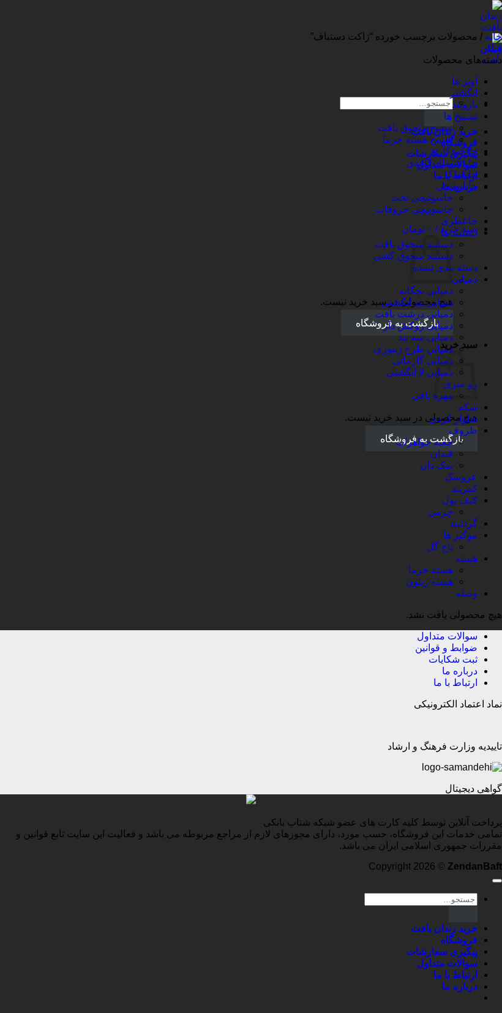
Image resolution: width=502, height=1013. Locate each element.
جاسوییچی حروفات (414, 209)
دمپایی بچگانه (426, 290)
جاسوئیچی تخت (422, 197)
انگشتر (464, 93)
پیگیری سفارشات (442, 951)
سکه (468, 407)
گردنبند (463, 523)
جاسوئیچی (457, 186)
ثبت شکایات (453, 659)
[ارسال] (438, 118)
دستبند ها (459, 232)
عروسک (461, 477)
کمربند (464, 488)
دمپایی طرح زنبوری (413, 349)
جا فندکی (459, 174)
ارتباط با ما (455, 682)
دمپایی (464, 279)
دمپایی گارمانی (422, 360)
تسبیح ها (461, 116)
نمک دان (436, 465)
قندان (441, 453)
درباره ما (460, 671)
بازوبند (465, 104)
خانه (493, 36)
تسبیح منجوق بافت (415, 127)
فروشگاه (459, 940)
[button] (440, 229)
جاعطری (459, 221)
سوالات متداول (447, 636)
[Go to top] (497, 881)
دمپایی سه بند (425, 337)
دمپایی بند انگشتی (417, 302)
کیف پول (460, 500)
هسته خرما (430, 570)
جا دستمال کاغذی (442, 162)
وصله (466, 593)
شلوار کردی (453, 418)
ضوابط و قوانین (446, 647)
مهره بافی (432, 395)
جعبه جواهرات (424, 442)
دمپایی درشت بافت (414, 314)
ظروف (463, 430)
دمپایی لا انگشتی (419, 372)
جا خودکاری (454, 151)
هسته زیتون (429, 581)
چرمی (440, 511)
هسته (466, 558)
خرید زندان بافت (444, 928)
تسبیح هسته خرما (418, 139)
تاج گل (440, 546)
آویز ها (465, 81)
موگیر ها (460, 535)
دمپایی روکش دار (418, 325)
